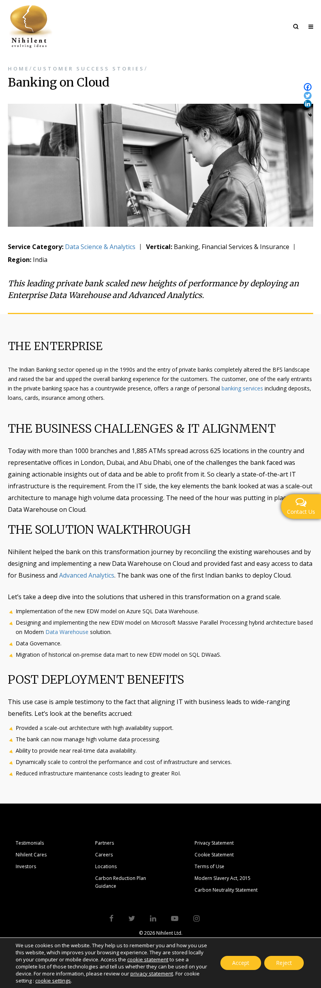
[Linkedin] (308, 104)
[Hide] (310, 115)
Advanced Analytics (86, 575)
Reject (284, 962)
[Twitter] (308, 95)
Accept (240, 962)
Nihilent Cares (31, 854)
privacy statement (151, 973)
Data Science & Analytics (100, 246)
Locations (106, 866)
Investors (26, 866)
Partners (104, 843)
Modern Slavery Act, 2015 (223, 878)
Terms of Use (209, 866)
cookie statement (147, 959)
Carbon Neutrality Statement (226, 890)
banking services (242, 388)
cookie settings (53, 980)
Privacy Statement (214, 843)
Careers (104, 854)
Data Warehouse (66, 632)
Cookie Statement (214, 854)
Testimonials (30, 843)
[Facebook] (308, 87)
